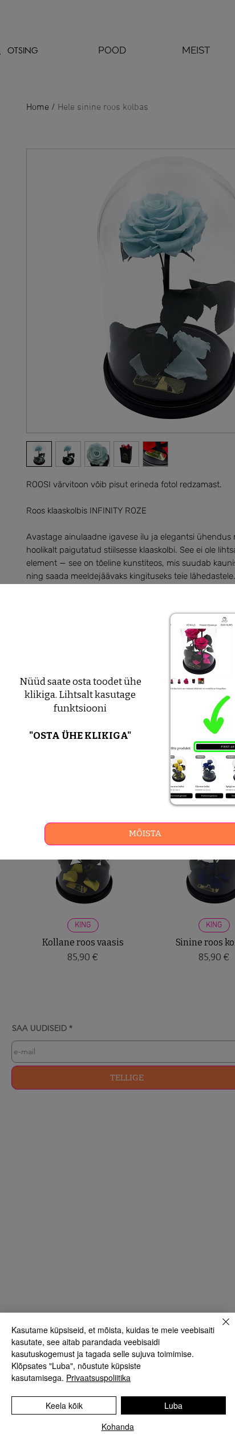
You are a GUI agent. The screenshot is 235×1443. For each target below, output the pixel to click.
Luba (173, 1405)
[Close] (219, 1328)
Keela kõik (64, 1405)
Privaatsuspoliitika (98, 1377)
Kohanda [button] (118, 1426)
